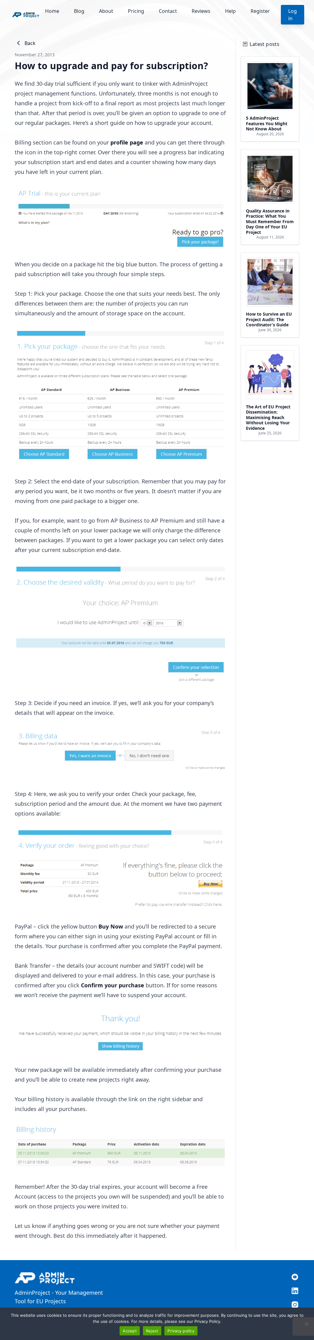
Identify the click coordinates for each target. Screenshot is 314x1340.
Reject (152, 1330)
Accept (130, 1330)
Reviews (201, 11)
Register (260, 11)
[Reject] (306, 1324)
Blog (79, 11)
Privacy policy (180, 1330)
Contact (168, 11)
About (106, 11)
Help (230, 11)
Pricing (136, 11)
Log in (292, 15)
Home (52, 11)
